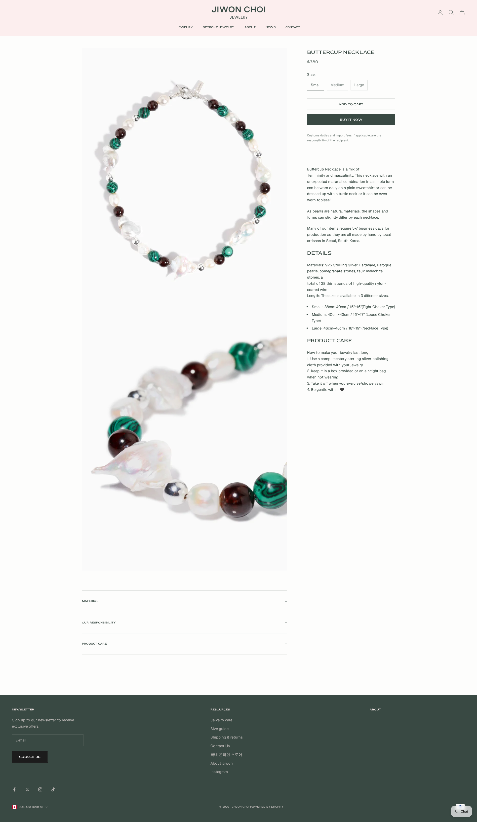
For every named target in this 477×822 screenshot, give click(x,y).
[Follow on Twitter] (27, 789)
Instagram (219, 771)
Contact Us (220, 745)
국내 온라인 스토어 (226, 754)
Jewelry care (221, 720)
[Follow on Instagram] (40, 789)
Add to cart (351, 104)
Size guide (219, 728)
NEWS (271, 27)
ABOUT (250, 27)
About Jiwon (221, 763)
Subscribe (30, 757)
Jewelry (185, 27)
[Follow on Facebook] (14, 789)
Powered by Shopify (267, 806)
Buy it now (351, 120)
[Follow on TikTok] (53, 789)
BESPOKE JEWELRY (219, 27)
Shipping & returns (226, 737)
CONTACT (292, 27)
